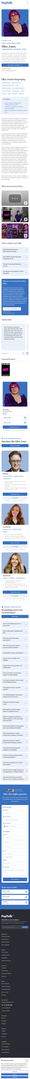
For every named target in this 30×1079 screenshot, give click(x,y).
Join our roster (5, 992)
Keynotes (4, 968)
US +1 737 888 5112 (6, 1008)
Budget (5, 860)
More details (6, 867)
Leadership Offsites (6, 973)
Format (5, 834)
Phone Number (7, 823)
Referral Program (6, 986)
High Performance (6, 960)
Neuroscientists (5, 942)
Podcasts (4, 976)
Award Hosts (5, 970)
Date (4, 851)
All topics (4, 1020)
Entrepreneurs (5, 939)
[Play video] (25, 203)
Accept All (14, 1074)
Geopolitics (4, 957)
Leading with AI (5, 955)
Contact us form (6, 1010)
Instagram (4, 1033)
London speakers (6, 1044)
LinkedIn (4, 1031)
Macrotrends (5, 952)
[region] (15, 337)
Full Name (6, 810)
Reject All (15, 1077)
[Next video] (27, 353)
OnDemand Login (6, 989)
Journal (3, 1018)
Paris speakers (5, 1052)
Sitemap (4, 995)
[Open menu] (27, 3)
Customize (14, 1071)
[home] (7, 3)
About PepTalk (5, 983)
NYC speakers (5, 1046)
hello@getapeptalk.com (8, 1002)
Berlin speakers (5, 1049)
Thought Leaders (6, 936)
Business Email (7, 816)
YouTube (4, 1036)
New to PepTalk (5, 945)
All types (4, 1023)
